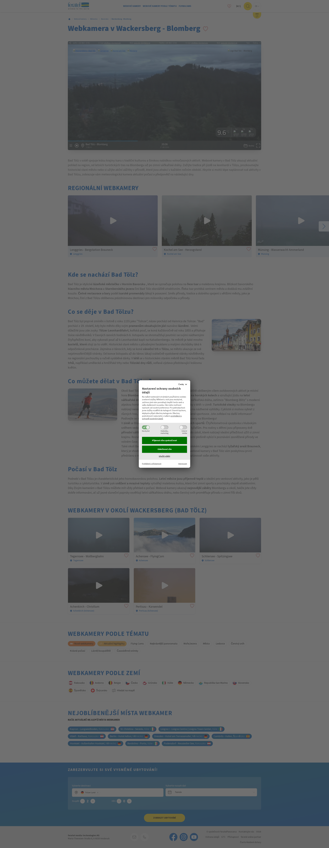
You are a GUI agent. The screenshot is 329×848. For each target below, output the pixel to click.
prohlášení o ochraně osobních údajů (162, 417)
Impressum (182, 463)
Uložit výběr (164, 456)
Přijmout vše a (164, 440)
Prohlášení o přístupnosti (151, 463)
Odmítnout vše (165, 449)
